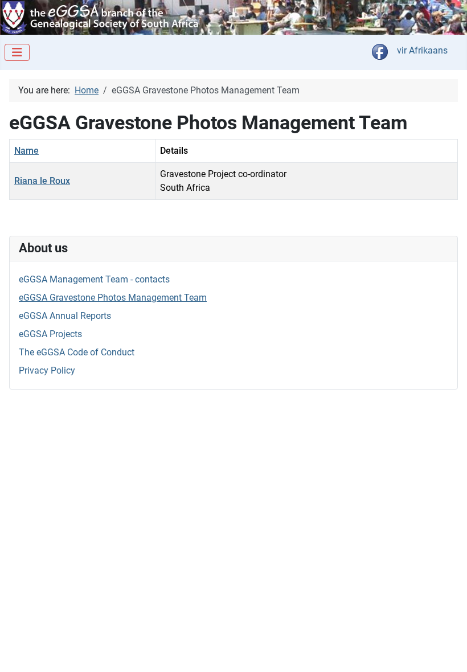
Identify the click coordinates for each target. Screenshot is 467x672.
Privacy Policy (47, 370)
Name (26, 150)
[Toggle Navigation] (17, 52)
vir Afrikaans (422, 50)
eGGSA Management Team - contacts (94, 279)
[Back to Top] (447, 651)
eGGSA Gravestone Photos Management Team (113, 297)
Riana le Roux (42, 180)
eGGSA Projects (50, 334)
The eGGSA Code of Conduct (76, 352)
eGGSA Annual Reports (65, 315)
